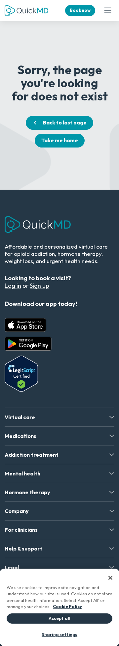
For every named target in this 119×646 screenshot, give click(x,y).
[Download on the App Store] (25, 325)
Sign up (39, 285)
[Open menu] (107, 10)
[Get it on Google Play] (28, 344)
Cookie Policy (67, 606)
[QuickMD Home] (26, 10)
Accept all (59, 618)
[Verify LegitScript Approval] (21, 373)
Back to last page (65, 122)
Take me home (59, 140)
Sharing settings (59, 634)
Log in (13, 285)
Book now (80, 10)
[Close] (110, 578)
